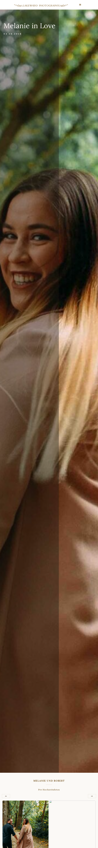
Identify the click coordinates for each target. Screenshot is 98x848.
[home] (41, 5)
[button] (80, 4)
